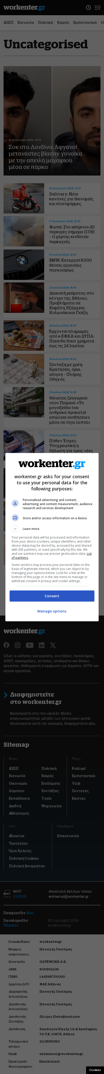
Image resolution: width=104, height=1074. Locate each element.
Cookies (95, 1069)
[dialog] (52, 537)
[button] (52, 528)
